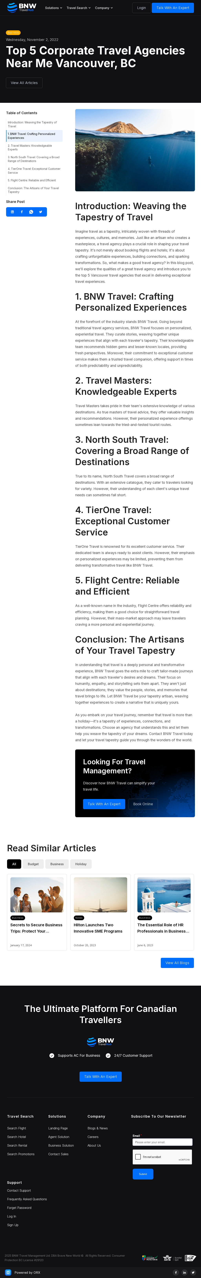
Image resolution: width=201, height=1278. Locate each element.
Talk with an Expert (172, 8)
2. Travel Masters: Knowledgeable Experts (30, 147)
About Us (94, 1145)
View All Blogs (177, 963)
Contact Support (19, 1190)
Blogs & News (98, 1128)
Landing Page (58, 1128)
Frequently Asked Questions (27, 1199)
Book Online (143, 804)
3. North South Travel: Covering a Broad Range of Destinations (33, 159)
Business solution (61, 1145)
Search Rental (17, 1145)
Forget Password (19, 1208)
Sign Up (12, 1225)
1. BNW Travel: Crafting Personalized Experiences (31, 135)
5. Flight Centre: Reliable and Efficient (32, 180)
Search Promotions (21, 1154)
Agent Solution (58, 1137)
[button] (53, 8)
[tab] (14, 864)
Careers (93, 1137)
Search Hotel (16, 1137)
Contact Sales (58, 1154)
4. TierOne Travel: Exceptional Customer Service (34, 170)
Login (141, 8)
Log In (11, 1216)
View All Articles (24, 83)
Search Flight (16, 1128)
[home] (22, 8)
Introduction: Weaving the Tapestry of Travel (32, 124)
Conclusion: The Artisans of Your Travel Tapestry (33, 190)
